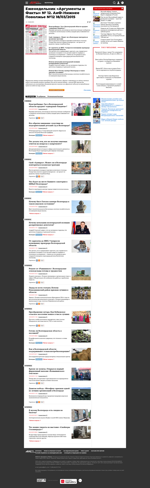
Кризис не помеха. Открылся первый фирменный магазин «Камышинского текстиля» (46, 371)
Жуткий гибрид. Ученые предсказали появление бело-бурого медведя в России (111, 13)
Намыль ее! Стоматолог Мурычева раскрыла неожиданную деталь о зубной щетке (112, 30)
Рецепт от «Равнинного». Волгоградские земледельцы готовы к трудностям (47, 269)
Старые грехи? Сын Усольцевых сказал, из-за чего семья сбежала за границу (112, 41)
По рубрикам (41, 96)
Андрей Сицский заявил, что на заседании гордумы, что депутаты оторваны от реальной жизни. (48, 231)
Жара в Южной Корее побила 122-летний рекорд (112, 119)
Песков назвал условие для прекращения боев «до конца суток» (112, 100)
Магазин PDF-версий (97, 451)
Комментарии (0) (42, 109)
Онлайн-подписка (56, 90)
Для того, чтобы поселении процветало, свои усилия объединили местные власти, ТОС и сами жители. (46, 320)
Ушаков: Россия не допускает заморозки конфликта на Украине (112, 110)
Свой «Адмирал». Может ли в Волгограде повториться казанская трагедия (68, 38)
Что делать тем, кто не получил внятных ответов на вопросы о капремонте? (48, 142)
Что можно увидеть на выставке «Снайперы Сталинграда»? (49, 428)
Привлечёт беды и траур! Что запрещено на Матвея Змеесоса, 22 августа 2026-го (108, 53)
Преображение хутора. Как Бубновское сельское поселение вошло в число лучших (49, 313)
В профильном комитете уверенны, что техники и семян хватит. (48, 339)
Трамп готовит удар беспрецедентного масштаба (112, 114)
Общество (39, 135)
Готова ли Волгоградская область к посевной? (45, 332)
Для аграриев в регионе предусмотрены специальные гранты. (50, 356)
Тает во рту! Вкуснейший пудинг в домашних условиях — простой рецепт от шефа (112, 18)
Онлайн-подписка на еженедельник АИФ (48, 453)
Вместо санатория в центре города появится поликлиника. (49, 189)
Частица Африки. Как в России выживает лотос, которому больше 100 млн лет (112, 35)
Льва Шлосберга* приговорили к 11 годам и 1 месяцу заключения (112, 105)
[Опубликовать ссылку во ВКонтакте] (37, 118)
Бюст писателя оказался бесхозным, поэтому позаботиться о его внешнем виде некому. (49, 210)
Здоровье (39, 192)
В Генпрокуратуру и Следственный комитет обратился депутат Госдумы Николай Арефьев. (47, 131)
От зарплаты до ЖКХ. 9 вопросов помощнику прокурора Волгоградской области (69, 48)
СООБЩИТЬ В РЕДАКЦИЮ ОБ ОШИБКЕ (75, 453)
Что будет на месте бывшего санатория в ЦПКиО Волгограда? (48, 182)
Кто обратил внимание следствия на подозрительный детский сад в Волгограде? (49, 124)
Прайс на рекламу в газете (52, 451)
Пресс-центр (85, 451)
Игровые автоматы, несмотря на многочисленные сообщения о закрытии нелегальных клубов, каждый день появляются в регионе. (49, 113)
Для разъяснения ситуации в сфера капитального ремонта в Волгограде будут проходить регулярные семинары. (49, 150)
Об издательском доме (71, 451)
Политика (39, 234)
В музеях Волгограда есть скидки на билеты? (46, 411)
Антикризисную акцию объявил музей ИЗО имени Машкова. (49, 418)
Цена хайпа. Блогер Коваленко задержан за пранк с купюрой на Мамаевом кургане (108, 61)
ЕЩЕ (42, 118)
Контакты (38, 451)
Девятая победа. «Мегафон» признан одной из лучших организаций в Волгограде (49, 389)
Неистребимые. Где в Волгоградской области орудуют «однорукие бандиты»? (68, 27)
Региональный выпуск (55, 96)
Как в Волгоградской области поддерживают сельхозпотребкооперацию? (49, 350)
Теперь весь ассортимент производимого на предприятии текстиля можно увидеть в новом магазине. (48, 379)
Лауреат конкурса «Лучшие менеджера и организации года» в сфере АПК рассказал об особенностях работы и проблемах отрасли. (49, 278)
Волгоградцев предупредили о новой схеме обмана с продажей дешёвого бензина (108, 85)
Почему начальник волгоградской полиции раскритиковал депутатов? (64, 62)
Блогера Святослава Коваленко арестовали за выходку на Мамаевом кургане (109, 77)
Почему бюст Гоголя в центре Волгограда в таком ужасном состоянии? (67, 71)
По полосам (31, 96)
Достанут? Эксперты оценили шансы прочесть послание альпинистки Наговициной (111, 24)
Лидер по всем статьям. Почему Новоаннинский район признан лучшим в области (48, 289)
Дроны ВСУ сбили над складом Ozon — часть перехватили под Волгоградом (109, 69)
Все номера (87, 90)
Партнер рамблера (53, 480)
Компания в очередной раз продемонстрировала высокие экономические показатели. (48, 397)
